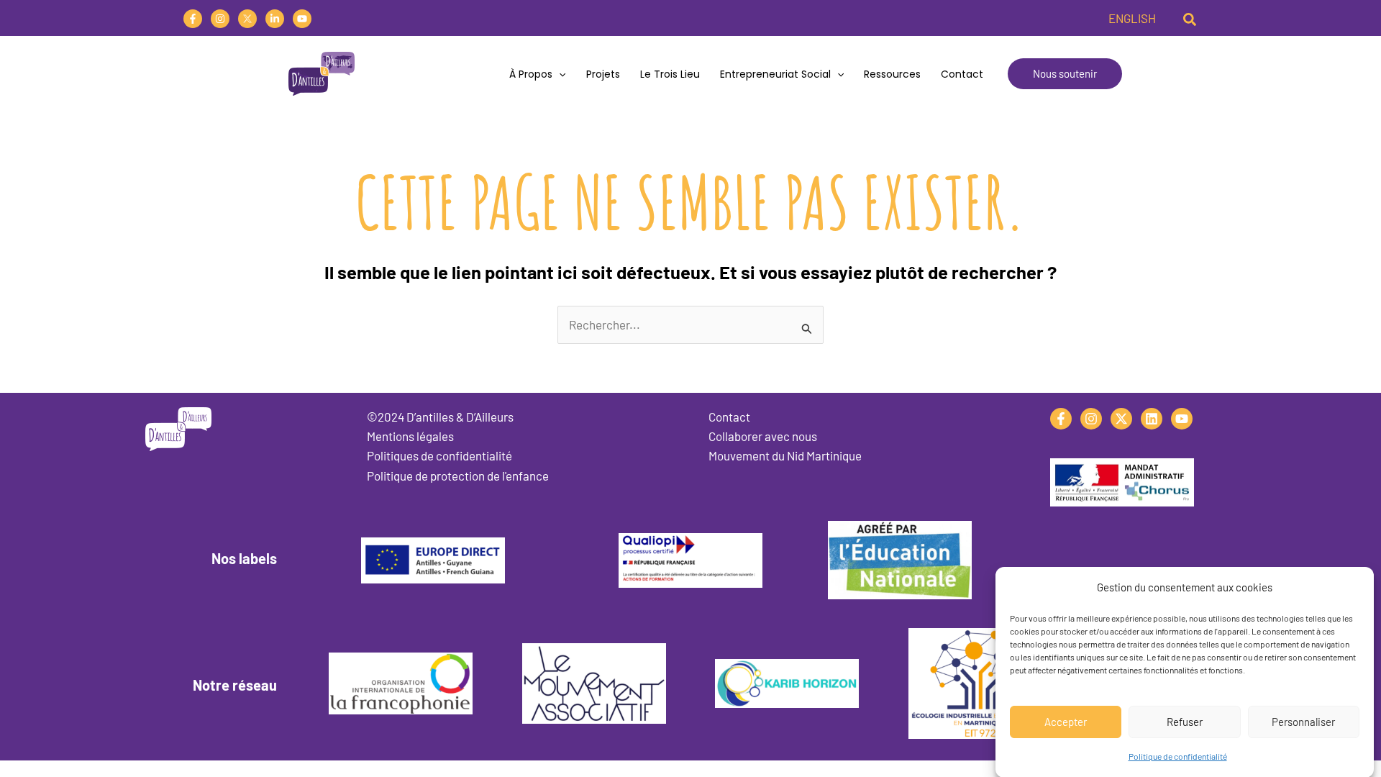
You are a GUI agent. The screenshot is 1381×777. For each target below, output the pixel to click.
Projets (603, 74)
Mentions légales (410, 436)
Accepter (1065, 721)
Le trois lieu (670, 74)
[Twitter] (247, 18)
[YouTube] (302, 18)
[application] (558, 74)
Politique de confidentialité (1178, 756)
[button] (1190, 17)
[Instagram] (220, 18)
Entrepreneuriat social (775, 74)
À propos (530, 74)
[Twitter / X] (1121, 419)
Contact (962, 74)
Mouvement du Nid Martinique (785, 455)
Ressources (892, 74)
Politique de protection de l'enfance (458, 475)
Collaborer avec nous (762, 436)
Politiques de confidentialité (439, 455)
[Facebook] (192, 18)
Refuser (1185, 721)
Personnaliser (1303, 721)
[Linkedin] (274, 18)
